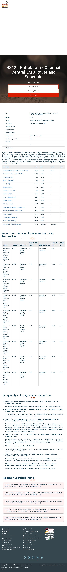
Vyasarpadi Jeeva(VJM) (10, 217)
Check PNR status (30, 540)
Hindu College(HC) (8, 180)
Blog (5, 533)
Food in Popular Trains (31, 531)
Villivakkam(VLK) (8, 204)
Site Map (6, 542)
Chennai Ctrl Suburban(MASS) (12, 224)
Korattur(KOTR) (7, 200)
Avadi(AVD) (6, 184)
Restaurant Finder (30, 545)
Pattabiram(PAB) (8, 177)
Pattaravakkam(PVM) (9, 197)
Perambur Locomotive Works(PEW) (14, 207)
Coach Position (29, 549)
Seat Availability (33, 87)
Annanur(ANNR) (8, 187)
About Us (6, 529)
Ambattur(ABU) (7, 194)
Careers (6, 531)
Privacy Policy (42, 565)
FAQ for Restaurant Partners (12, 547)
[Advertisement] (33, 12)
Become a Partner (9, 535)
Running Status (33, 91)
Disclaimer (61, 565)
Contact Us (7, 540)
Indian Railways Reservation (33, 535)
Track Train (28, 533)
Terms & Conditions (52, 565)
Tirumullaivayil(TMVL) (9, 190)
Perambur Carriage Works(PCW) (13, 210)
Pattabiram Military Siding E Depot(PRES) (15, 170)
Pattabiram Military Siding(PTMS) (13, 174)
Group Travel (7, 538)
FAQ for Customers (9, 545)
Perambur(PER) (7, 214)
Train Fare (27, 547)
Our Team (27, 542)
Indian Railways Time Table (32, 538)
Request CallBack (9, 549)
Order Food (28, 529)
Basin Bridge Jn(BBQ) (9, 221)
